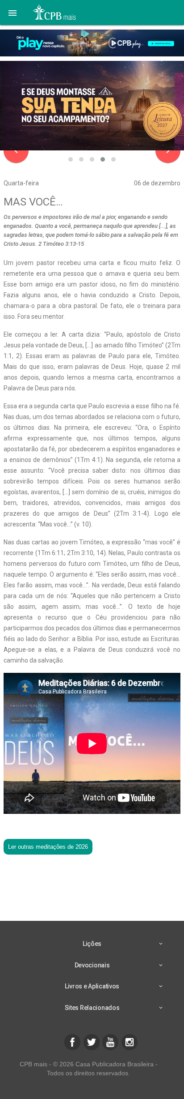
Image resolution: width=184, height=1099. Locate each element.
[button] (12, 12)
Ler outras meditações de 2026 (48, 846)
